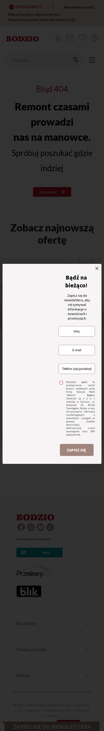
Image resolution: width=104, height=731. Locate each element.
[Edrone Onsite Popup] (52, 365)
